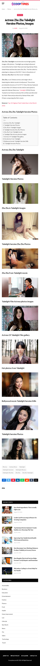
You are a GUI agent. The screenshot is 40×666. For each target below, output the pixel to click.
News (3, 628)
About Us (6, 655)
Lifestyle (4, 621)
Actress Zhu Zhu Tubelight (12, 123)
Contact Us (33, 655)
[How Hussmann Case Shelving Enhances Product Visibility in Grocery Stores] (7, 550)
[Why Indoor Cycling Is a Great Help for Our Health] (7, 570)
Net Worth (5, 625)
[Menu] (3, 3)
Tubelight (22, 90)
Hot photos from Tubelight (12, 139)
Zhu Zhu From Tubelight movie (13, 132)
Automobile (5, 585)
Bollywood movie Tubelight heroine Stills (16, 141)
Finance (4, 603)
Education (5, 592)
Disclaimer (24, 655)
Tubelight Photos (21, 470)
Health (4, 610)
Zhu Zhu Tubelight (27, 473)
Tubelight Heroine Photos (12, 125)
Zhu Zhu (18, 473)
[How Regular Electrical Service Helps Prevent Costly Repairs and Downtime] (7, 560)
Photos (20, 15)
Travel (4, 643)
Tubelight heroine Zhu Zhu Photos (14, 130)
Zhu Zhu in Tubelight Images (12, 127)
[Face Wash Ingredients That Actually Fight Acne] (7, 509)
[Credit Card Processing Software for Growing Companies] (7, 520)
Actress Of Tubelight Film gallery (14, 136)
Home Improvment (7, 614)
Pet (3, 632)
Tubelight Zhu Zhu (8, 473)
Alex (15, 28)
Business (4, 589)
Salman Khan (13, 467)
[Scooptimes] (20, 3)
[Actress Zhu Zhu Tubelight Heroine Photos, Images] (20, 45)
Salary (3, 635)
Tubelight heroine (8, 470)
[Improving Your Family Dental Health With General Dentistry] (7, 540)
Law (3, 617)
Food (3, 607)
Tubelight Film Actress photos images (15, 134)
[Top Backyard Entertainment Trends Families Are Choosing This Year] (7, 530)
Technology (5, 639)
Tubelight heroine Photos (13, 143)
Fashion (4, 600)
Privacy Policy (15, 655)
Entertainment (6, 596)
